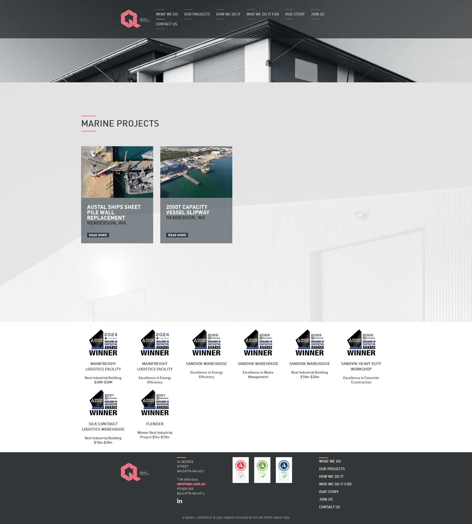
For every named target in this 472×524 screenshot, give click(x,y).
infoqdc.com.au (191, 484)
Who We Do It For (263, 14)
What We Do (167, 14)
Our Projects (197, 14)
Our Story (295, 14)
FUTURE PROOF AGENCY (268, 518)
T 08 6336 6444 (187, 479)
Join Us (317, 14)
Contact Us (166, 24)
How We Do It (228, 14)
